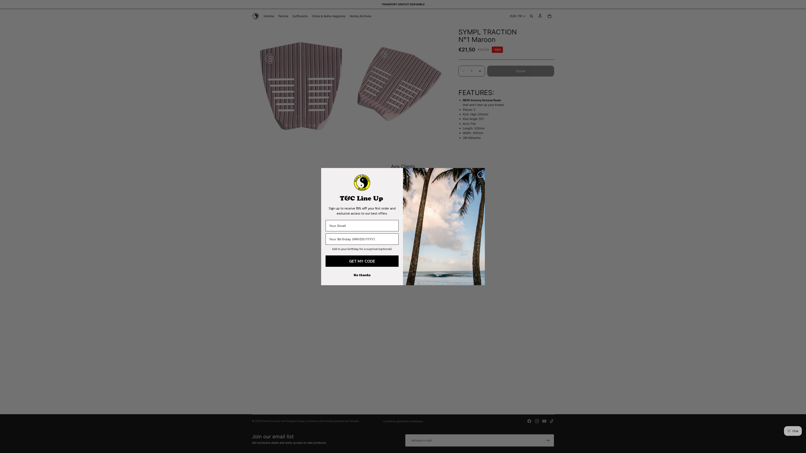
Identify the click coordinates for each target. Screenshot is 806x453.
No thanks (362, 274)
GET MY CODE (362, 261)
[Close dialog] (480, 174)
